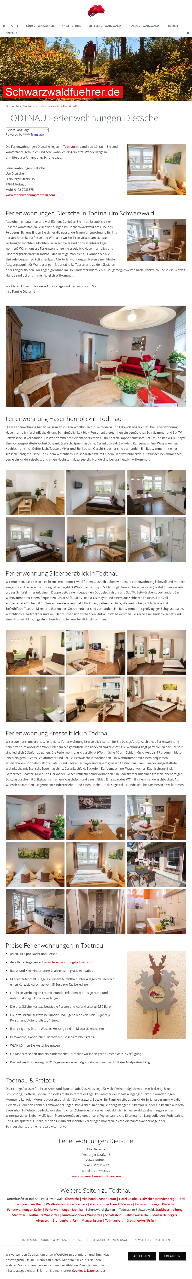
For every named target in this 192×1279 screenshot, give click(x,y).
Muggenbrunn (92, 1220)
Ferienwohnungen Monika (64, 1210)
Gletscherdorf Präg (140, 1220)
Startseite (29, 106)
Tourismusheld (98, 1240)
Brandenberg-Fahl (65, 1220)
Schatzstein (113, 1215)
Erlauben (172, 1256)
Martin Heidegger (164, 1215)
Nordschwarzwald (143, 25)
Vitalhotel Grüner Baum (99, 1199)
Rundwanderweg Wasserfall (82, 1215)
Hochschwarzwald (49, 106)
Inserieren (162, 1240)
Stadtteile (19, 1215)
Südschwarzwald (40, 25)
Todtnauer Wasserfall (44, 1215)
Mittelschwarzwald (104, 25)
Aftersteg (42, 1220)
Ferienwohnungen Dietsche (154, 1204)
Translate (37, 134)
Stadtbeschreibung (168, 1210)
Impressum (30, 1240)
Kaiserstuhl (71, 25)
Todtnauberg (114, 1220)
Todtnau (69, 147)
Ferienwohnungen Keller (24, 1210)
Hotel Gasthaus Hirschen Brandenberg (146, 1199)
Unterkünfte (70, 106)
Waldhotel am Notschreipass (66, 1204)
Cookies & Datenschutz (57, 1240)
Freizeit (172, 25)
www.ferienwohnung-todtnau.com (30, 195)
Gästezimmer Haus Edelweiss (111, 1204)
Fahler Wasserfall (137, 1215)
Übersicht (72, 1199)
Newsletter (143, 1240)
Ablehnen (141, 1256)
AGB (80, 1240)
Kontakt (10, 33)
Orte (15, 25)
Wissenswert (121, 1240)
